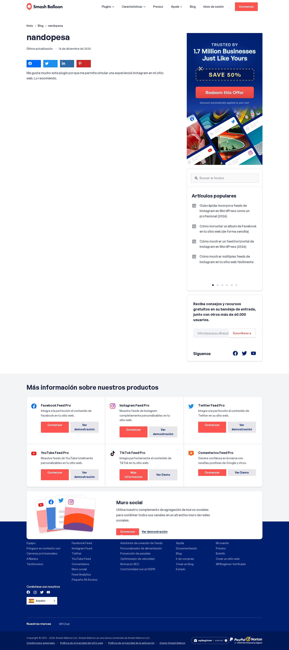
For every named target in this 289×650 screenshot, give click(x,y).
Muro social (79, 569)
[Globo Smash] (45, 7)
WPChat (64, 624)
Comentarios (80, 564)
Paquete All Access (85, 579)
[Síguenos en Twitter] (41, 592)
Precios (158, 6)
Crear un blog (184, 564)
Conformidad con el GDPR (137, 569)
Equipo (31, 543)
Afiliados (32, 558)
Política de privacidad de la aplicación (131, 643)
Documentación (186, 548)
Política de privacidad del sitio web (81, 643)
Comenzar (246, 6)
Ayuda (175, 6)
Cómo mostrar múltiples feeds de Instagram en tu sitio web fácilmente (226, 259)
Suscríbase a (242, 333)
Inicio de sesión (213, 6)
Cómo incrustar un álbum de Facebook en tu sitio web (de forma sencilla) (228, 228)
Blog (193, 6)
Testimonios (35, 564)
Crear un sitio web (228, 558)
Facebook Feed (82, 543)
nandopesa (48, 37)
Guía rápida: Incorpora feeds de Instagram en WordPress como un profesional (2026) (224, 211)
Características (132, 6)
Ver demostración (84, 427)
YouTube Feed (81, 558)
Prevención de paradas (135, 553)
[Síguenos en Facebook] (28, 592)
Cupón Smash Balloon (172, 643)
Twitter (77, 553)
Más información (131, 475)
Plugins (106, 6)
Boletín (220, 553)
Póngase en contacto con (43, 548)
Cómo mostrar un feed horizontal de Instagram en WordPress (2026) (227, 244)
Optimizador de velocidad (137, 558)
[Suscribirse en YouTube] (48, 592)
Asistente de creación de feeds (141, 543)
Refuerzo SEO (129, 564)
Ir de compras (185, 558)
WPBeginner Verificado (231, 564)
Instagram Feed (82, 548)
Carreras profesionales (42, 553)
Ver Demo (163, 474)
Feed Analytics (81, 574)
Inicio (30, 25)
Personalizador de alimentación (141, 548)
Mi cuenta (222, 543)
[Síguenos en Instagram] (35, 592)
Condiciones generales (41, 643)
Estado (180, 569)
